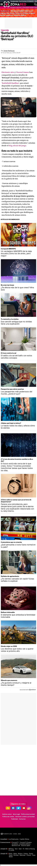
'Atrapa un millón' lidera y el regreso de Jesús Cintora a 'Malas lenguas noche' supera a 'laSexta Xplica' (17, 13)
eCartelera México (24, 844)
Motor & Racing (30, 849)
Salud (10, 855)
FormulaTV (15, 842)
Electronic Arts (8, 72)
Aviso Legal (16, 814)
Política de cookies (8, 816)
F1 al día (11, 850)
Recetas (16, 855)
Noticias (19, 7)
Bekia (10, 853)
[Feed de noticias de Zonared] (8, 808)
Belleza (20, 853)
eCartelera (15, 844)
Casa (33, 855)
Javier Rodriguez (9, 51)
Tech (16, 849)
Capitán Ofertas (24, 839)
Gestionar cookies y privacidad (25, 816)
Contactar (22, 819)
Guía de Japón (25, 845)
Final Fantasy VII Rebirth (26, 1)
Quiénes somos (7, 814)
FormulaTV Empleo (26, 842)
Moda (15, 853)
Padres (26, 853)
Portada (12, 7)
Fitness (29, 855)
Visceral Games (22, 72)
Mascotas (22, 855)
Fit (23, 849)
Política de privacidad (28, 814)
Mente (11, 856)
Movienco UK (16, 845)
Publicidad (14, 819)
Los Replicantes (14, 839)
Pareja (31, 853)
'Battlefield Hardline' (10, 83)
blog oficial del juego (17, 146)
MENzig (11, 849)
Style (20, 849)
